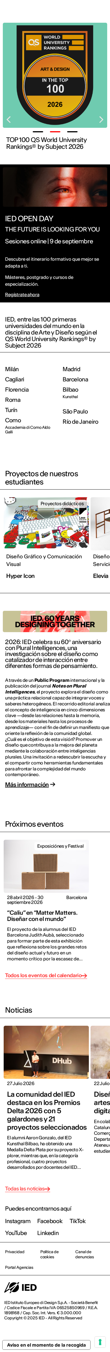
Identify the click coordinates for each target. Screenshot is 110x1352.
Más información (27, 784)
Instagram (17, 1220)
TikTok (78, 1220)
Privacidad (15, 1251)
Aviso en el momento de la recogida (46, 1345)
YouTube (16, 1232)
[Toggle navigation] (101, 11)
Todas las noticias (25, 1189)
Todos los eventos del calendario (43, 976)
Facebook (49, 1220)
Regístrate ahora (22, 294)
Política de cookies (49, 1254)
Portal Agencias (19, 1267)
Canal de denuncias (84, 1254)
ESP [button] (56, 12)
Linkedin (48, 1232)
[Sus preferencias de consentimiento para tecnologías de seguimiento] (100, 1342)
